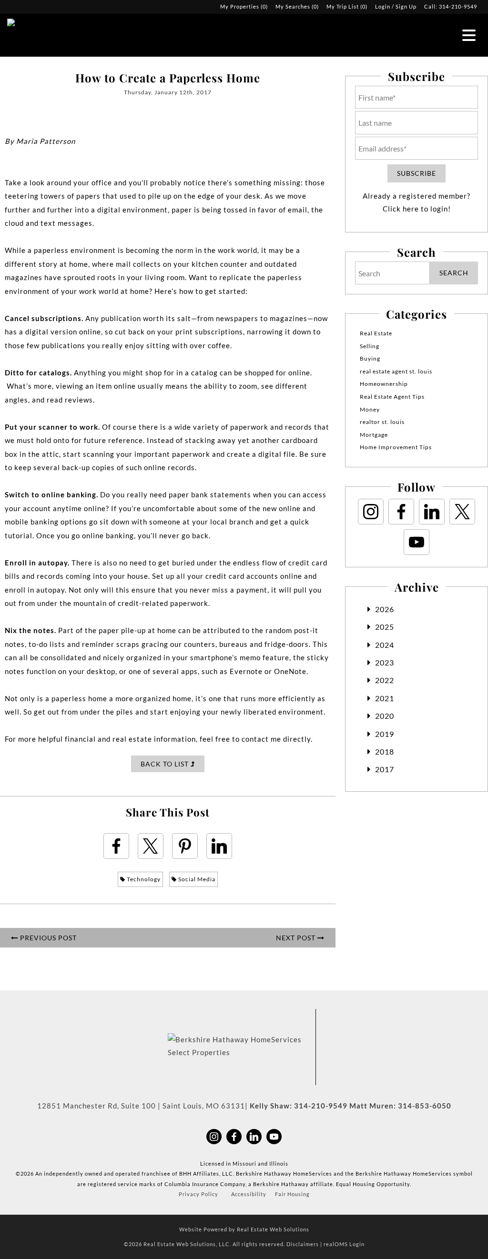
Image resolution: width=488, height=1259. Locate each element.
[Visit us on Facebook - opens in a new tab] (401, 511)
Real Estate (376, 333)
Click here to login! (417, 208)
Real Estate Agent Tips (392, 396)
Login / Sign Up (396, 6)
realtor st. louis (382, 421)
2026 (384, 609)
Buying (370, 358)
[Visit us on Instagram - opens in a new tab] (371, 511)
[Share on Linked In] (219, 846)
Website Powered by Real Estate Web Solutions (244, 1229)
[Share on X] (150, 846)
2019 (384, 733)
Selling (369, 346)
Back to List (166, 764)
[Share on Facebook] (116, 846)
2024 (384, 644)
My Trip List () (346, 6)
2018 (384, 751)
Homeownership (384, 383)
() (244, 6)
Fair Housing (292, 1194)
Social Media (196, 879)
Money (370, 409)
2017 (384, 769)
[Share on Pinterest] (185, 846)
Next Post (296, 938)
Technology (143, 879)
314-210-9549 (458, 6)
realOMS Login (344, 1244)
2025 (384, 626)
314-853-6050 (424, 1105)
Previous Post (47, 938)
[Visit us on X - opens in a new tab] (462, 511)
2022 (384, 680)
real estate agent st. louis (396, 371)
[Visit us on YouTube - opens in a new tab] (416, 542)
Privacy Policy (198, 1194)
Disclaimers (302, 1244)
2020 (384, 715)
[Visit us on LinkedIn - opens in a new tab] (432, 511)
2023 (384, 662)
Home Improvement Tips (396, 447)
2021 (384, 698)
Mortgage (374, 434)
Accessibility (248, 1194)
